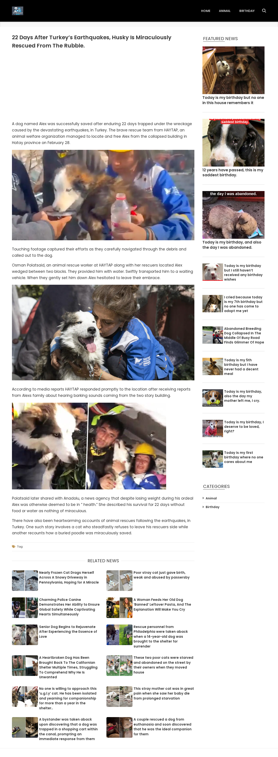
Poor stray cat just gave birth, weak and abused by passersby (162, 575)
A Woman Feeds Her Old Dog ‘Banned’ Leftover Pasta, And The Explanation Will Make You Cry (162, 604)
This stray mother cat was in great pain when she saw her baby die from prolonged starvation (164, 693)
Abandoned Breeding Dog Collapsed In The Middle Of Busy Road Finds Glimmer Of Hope (244, 335)
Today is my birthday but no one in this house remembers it (233, 100)
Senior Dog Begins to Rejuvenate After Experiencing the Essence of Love (68, 632)
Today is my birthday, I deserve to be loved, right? (244, 426)
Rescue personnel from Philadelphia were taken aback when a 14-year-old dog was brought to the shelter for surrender (161, 637)
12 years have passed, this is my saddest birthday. (232, 173)
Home (205, 11)
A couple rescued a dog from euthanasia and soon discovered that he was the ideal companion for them (163, 726)
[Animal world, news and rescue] (17, 11)
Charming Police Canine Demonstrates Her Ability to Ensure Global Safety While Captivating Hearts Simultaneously (69, 607)
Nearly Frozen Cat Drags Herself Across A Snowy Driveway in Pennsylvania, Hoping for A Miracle (69, 577)
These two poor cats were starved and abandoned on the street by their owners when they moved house (163, 665)
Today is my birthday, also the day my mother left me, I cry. (243, 396)
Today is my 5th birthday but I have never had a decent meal (241, 367)
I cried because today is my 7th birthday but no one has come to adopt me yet (243, 304)
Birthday (247, 11)
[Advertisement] (103, 84)
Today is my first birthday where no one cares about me (243, 457)
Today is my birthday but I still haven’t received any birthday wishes (243, 272)
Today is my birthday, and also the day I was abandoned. (231, 245)
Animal (225, 11)
